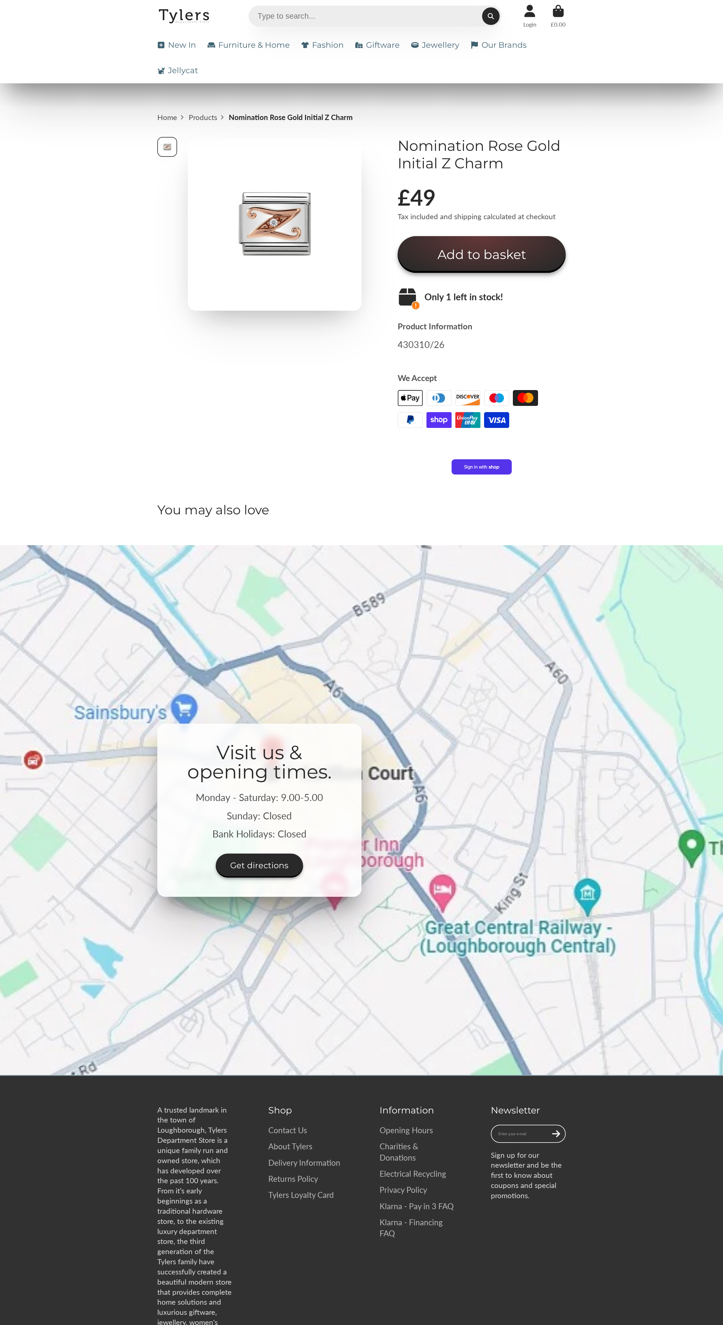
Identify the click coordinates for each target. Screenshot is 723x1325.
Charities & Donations (399, 1151)
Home (167, 117)
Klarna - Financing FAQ (411, 1227)
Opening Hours (406, 1130)
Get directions (259, 865)
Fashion (328, 45)
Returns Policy (293, 1178)
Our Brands (504, 45)
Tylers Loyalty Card (301, 1195)
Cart (558, 16)
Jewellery (440, 45)
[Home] (184, 16)
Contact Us (287, 1130)
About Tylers (290, 1146)
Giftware (383, 45)
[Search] (490, 16)
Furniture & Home (254, 45)
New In (182, 45)
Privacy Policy (403, 1190)
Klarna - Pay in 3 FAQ (417, 1206)
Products (203, 117)
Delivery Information (304, 1162)
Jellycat (183, 70)
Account (529, 16)
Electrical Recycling (413, 1173)
